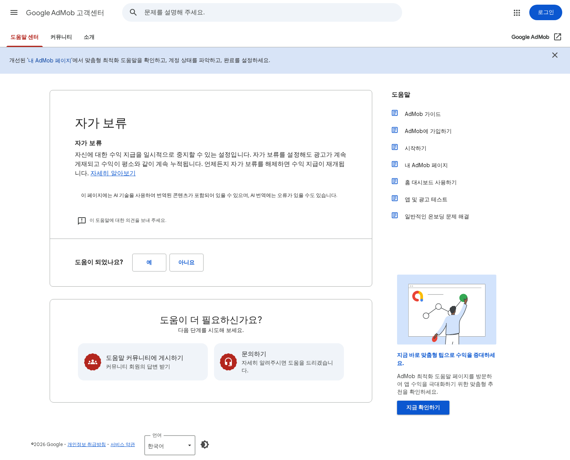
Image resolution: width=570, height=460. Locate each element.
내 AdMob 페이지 (49, 60)
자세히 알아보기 (113, 173)
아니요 (186, 262)
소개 (89, 37)
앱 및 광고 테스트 (426, 199)
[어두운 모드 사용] (204, 444)
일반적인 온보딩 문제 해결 (437, 216)
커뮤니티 (61, 37)
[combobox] (273, 12)
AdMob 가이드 (423, 114)
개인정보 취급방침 (86, 444)
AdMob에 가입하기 (428, 131)
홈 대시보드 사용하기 (431, 182)
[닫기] (555, 56)
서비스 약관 (123, 444)
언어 (157, 435)
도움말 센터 (24, 37)
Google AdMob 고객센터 (65, 13)
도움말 (401, 95)
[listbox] (169, 445)
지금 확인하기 (423, 407)
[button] (14, 12)
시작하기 (416, 148)
